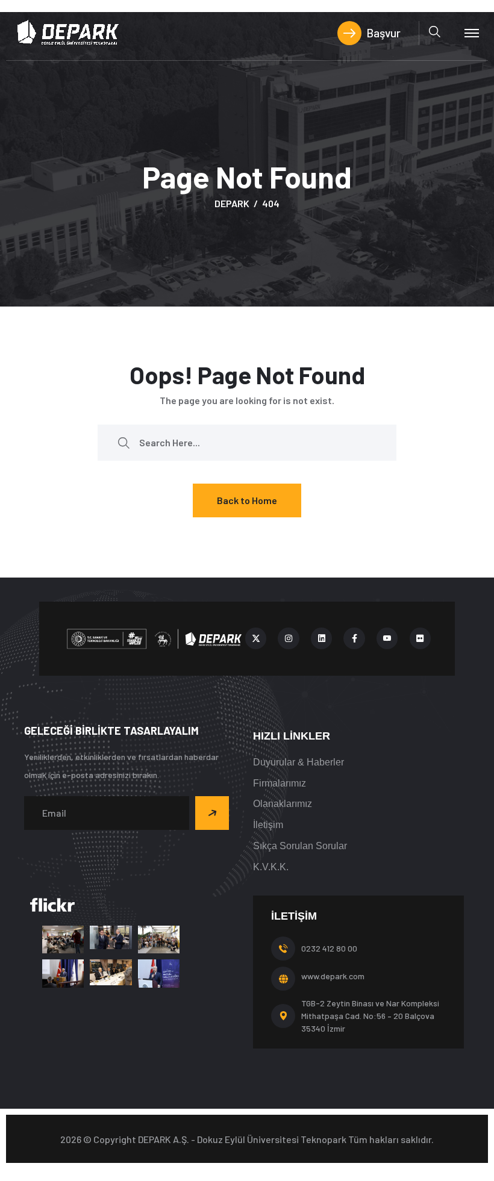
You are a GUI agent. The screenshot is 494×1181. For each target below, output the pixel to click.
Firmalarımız (279, 783)
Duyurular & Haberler (298, 762)
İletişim (268, 825)
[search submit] (123, 442)
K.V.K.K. (271, 867)
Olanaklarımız (282, 804)
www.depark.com (332, 976)
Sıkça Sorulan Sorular (300, 846)
